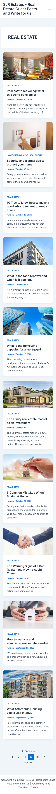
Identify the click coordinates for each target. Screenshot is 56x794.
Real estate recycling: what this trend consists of (25, 92)
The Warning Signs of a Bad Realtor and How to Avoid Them (25, 569)
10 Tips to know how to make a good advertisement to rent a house (28, 206)
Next (28, 762)
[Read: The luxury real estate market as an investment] (27, 394)
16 (37, 756)
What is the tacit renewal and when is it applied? (27, 277)
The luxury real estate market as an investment (27, 420)
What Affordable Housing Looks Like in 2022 (24, 710)
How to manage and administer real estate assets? (27, 641)
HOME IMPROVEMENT (17, 155)
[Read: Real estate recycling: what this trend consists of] (27, 66)
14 (24, 756)
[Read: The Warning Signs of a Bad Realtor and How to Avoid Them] (27, 541)
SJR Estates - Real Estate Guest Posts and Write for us (20, 9)
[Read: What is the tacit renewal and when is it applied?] (27, 251)
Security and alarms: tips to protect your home (25, 162)
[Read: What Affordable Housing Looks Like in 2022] (27, 684)
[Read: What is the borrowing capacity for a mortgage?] (27, 321)
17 (43, 756)
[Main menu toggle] (49, 9)
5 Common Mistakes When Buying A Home (25, 494)
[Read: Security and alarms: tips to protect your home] (27, 135)
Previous (28, 751)
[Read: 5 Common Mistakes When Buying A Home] (27, 467)
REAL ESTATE (13, 85)
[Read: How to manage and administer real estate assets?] (27, 614)
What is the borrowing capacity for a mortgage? (24, 347)
